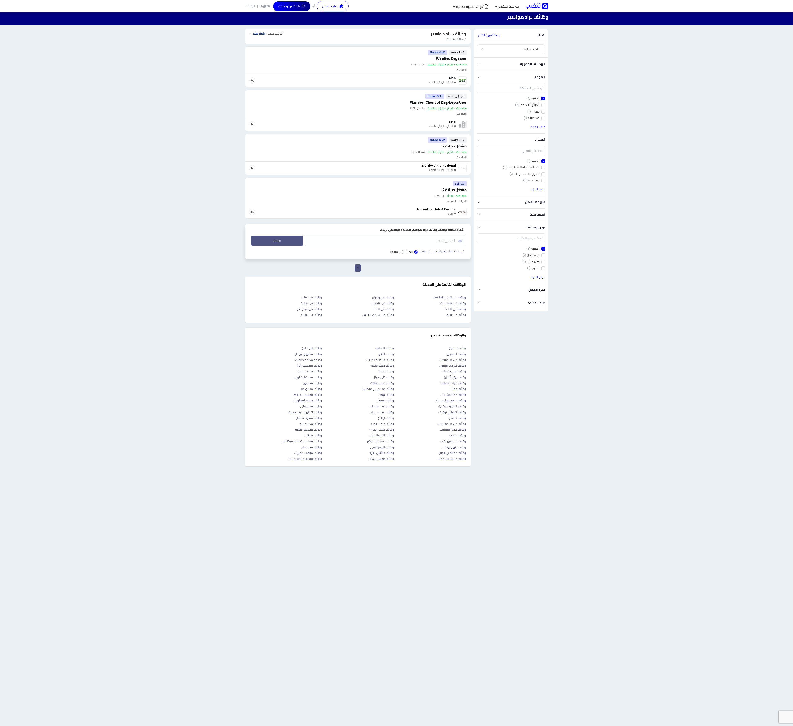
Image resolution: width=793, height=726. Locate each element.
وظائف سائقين (457, 418)
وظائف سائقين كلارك (381, 453)
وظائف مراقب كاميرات (308, 453)
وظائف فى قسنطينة (453, 303)
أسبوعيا (394, 252)
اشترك (277, 241)
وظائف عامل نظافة (382, 383)
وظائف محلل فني (311, 406)
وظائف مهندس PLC (381, 459)
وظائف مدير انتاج (311, 447)
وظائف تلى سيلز (384, 377)
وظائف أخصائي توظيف (452, 412)
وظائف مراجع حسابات (453, 383)
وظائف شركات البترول (452, 366)
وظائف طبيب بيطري (454, 447)
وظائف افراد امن (312, 348)
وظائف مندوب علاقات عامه (305, 459)
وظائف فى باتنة (456, 315)
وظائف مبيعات (385, 400)
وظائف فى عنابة (312, 297)
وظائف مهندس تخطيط (308, 395)
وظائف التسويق (456, 354)
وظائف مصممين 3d (309, 366)
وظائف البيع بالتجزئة (382, 435)
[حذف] (482, 49)
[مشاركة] (252, 80)
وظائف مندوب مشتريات (451, 424)
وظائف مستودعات (311, 389)
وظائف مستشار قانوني (308, 377)
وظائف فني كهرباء (454, 371)
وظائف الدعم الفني (382, 447)
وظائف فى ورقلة (311, 303)
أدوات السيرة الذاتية (470, 6)
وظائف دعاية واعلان (382, 366)
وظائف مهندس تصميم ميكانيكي (301, 441)
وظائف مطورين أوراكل (308, 354)
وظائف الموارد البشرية (452, 406)
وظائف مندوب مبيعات (452, 360)
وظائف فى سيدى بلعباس (378, 315)
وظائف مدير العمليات (453, 430)
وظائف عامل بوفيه (382, 424)
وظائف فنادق (386, 371)
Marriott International (439, 165)
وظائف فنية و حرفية (309, 371)
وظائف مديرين (457, 348)
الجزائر (251, 6)
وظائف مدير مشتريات (453, 395)
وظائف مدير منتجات (382, 406)
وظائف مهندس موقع (380, 441)
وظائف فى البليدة (455, 309)
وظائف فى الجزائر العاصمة (449, 297)
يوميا (409, 252)
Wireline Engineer (451, 58)
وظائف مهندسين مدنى (451, 459)
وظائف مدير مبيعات (382, 412)
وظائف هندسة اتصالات (380, 360)
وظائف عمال (458, 389)
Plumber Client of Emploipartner (438, 102)
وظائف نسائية (313, 435)
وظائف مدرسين (312, 383)
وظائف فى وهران (383, 297)
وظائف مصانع (457, 435)
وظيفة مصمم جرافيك (308, 360)
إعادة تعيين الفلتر (489, 35)
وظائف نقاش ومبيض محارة (305, 412)
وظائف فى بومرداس (309, 309)
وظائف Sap (387, 395)
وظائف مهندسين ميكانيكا (378, 389)
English (265, 6)
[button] (507, 6)
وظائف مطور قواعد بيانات (450, 400)
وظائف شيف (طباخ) (381, 430)
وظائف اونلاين (386, 418)
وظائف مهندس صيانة (308, 430)
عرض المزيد (538, 127)
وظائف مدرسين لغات (453, 441)
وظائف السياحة (384, 348)
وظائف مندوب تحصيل (309, 418)
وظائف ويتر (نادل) (455, 377)
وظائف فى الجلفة (383, 309)
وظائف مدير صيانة (311, 424)
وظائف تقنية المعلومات (307, 400)
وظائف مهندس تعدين (452, 453)
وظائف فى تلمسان (382, 303)
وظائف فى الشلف (311, 315)
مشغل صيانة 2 (454, 146)
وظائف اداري (386, 354)
